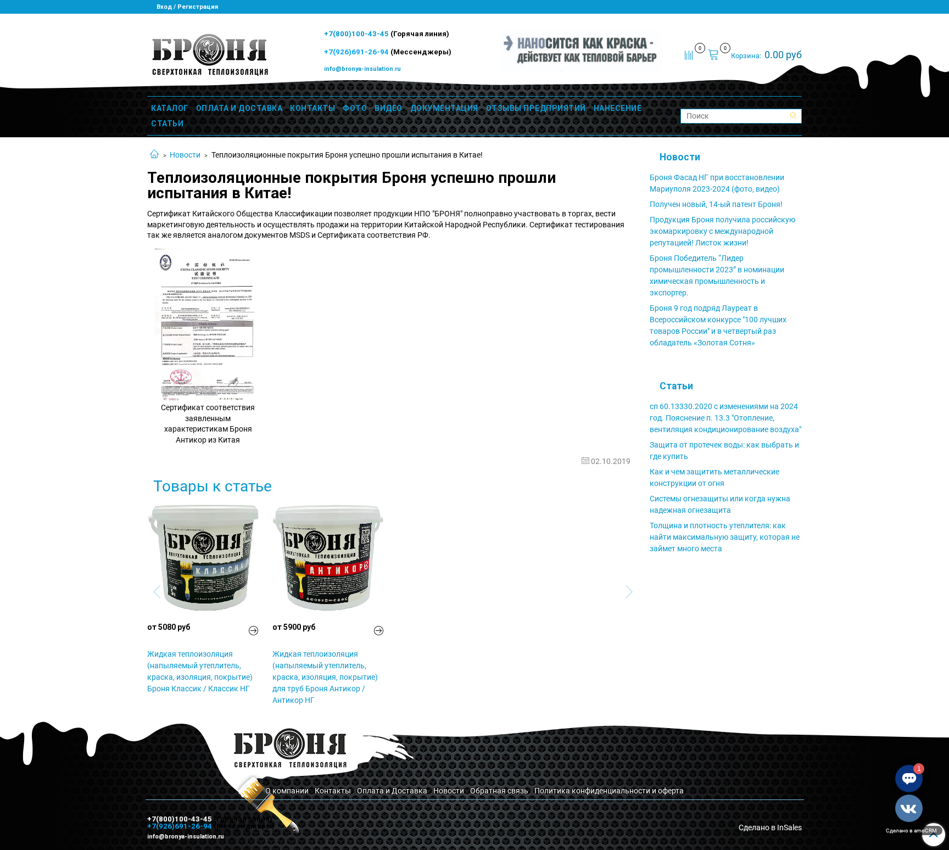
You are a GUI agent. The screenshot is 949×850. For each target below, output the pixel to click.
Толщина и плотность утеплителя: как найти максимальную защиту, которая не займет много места (725, 537)
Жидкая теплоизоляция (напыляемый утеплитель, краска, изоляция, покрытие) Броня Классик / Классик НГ (200, 671)
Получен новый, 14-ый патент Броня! (716, 204)
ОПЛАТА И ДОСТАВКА (239, 108)
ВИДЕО (389, 108)
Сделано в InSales (770, 827)
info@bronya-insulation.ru (362, 68)
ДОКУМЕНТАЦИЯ (444, 108)
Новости (185, 154)
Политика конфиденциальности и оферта (609, 790)
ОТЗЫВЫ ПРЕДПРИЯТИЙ (536, 108)
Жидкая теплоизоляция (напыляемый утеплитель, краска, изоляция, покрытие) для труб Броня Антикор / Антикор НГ (325, 677)
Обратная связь (499, 790)
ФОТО (355, 108)
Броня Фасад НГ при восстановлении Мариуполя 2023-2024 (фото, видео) (717, 183)
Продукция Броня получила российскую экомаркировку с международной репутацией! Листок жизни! (722, 231)
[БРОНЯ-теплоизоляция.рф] (209, 53)
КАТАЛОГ (169, 108)
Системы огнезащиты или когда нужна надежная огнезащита (720, 504)
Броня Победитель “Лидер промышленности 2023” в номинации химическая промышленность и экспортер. (717, 275)
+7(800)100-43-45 (357, 34)
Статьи (676, 386)
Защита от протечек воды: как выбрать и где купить (724, 450)
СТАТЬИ (167, 123)
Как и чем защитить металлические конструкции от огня (714, 477)
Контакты (333, 790)
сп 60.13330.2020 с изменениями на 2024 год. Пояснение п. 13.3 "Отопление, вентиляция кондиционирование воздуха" (725, 418)
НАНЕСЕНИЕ (618, 108)
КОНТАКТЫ (312, 108)
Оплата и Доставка (392, 790)
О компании (287, 790)
